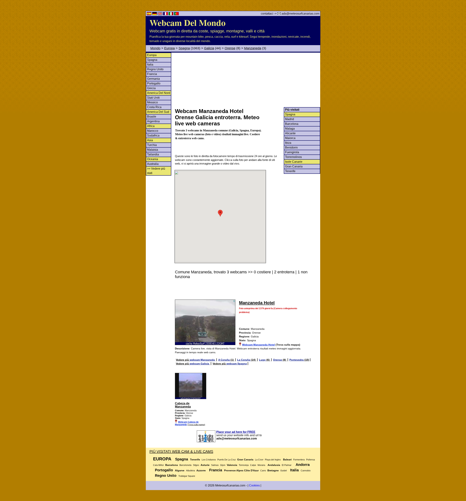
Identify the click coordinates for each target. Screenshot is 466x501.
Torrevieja (244, 465)
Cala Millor (158, 465)
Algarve (179, 470)
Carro (263, 470)
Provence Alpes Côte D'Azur (241, 470)
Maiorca (290, 138)
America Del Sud (158, 111)
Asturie (205, 465)
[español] (149, 14)
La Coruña (244, 359)
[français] (166, 14)
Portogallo (153, 83)
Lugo (262, 359)
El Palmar (286, 465)
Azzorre (201, 470)
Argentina (153, 121)
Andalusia (274, 465)
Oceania (152, 159)
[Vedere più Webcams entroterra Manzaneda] (190, 398)
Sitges (196, 465)
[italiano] (171, 14)
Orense (230, 48)
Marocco (152, 130)
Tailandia (153, 154)
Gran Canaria (294, 166)
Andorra (303, 465)
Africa (151, 126)
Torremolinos (293, 157)
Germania (153, 78)
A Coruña (224, 359)
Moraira (261, 465)
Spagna (184, 48)
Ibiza (288, 142)
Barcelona (291, 123)
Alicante (290, 133)
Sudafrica (153, 135)
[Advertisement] (247, 79)
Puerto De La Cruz (226, 459)
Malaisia (152, 149)
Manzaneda (252, 48)
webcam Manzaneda (203, 359)
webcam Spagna (236, 363)
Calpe (253, 465)
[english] (160, 14)
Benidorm (291, 147)
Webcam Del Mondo (187, 22)
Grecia (151, 88)
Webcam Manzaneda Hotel (258, 344)
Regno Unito (155, 69)
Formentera (299, 459)
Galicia (209, 48)
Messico (152, 102)
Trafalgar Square (186, 476)
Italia (150, 64)
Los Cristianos (209, 459)
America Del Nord (158, 92)
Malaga (290, 128)
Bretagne (273, 470)
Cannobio (306, 470)
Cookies (254, 485)
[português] (176, 14)
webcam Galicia (200, 363)
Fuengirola (292, 152)
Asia (150, 140)
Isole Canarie (293, 161)
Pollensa (310, 459)
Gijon (222, 465)
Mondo (155, 48)
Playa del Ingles (273, 459)
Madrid (289, 119)
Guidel (283, 470)
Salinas (215, 465)
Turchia (152, 144)
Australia (153, 163)
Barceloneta (185, 465)
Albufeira (190, 470)
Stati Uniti (153, 97)
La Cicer (259, 459)
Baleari (287, 459)
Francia (152, 74)
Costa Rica (154, 107)
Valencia (232, 465)
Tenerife (290, 171)
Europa (169, 48)
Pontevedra (296, 359)
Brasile (151, 116)
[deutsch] (155, 14)
